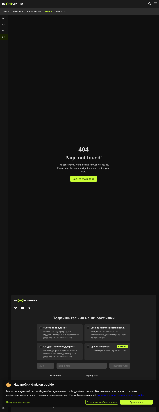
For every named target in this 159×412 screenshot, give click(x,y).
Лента (5, 11)
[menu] (4, 27)
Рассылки (18, 11)
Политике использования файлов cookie (120, 395)
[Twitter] (15, 308)
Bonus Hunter (34, 11)
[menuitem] (4, 18)
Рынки (48, 11)
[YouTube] (22, 308)
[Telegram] (29, 308)
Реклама (60, 11)
